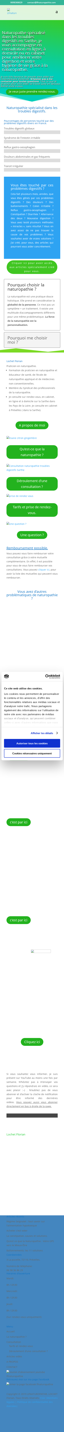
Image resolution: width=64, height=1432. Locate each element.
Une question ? (32, 535)
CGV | (43, 1398)
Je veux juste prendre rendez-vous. (32, 91)
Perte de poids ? (29, 614)
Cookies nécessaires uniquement (32, 753)
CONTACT (11, 1367)
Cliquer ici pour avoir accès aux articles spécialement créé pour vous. (32, 267)
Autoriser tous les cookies (32, 743)
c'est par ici (18, 822)
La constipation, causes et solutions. (27, 1235)
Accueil (10, 1331)
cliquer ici (43, 569)
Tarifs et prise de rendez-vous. (32, 510)
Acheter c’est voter (16, 1230)
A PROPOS (12, 1361)
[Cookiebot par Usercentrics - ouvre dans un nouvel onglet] (45, 676)
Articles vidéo (14, 1356)
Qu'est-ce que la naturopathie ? (32, 452)
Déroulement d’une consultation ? (28, 1351)
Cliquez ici (32, 1042)
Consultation (13, 1342)
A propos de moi (32, 425)
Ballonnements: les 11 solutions (24, 1250)
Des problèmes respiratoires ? (27, 770)
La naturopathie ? (16, 1336)
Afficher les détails (42, 733)
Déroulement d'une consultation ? (32, 484)
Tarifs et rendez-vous (21, 1346)
